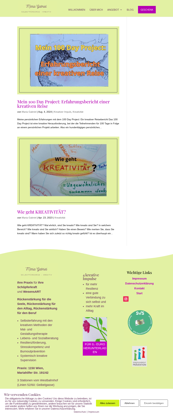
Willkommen (76, 9)
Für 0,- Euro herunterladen (94, 348)
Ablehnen (130, 403)
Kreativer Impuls (62, 111)
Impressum (139, 278)
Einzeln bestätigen (154, 403)
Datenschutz (80, 412)
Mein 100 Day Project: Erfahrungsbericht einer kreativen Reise (63, 104)
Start (139, 293)
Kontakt (139, 288)
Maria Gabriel (29, 111)
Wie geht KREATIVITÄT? (41, 212)
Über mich (96, 9)
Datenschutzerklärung (139, 283)
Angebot (113, 9)
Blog (130, 9)
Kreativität (78, 111)
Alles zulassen (107, 403)
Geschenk (147, 9)
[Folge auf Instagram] (126, 299)
